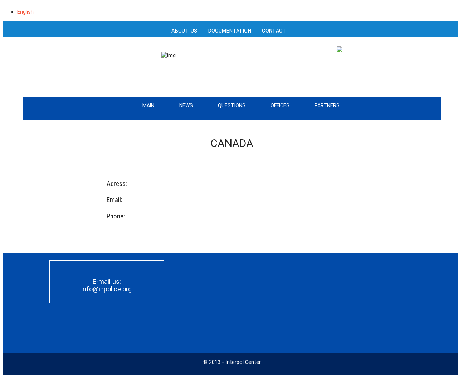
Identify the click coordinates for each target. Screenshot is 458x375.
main (148, 105)
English (25, 12)
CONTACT (274, 31)
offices (280, 105)
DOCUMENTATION (230, 31)
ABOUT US (184, 31)
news (186, 105)
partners (327, 105)
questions (231, 105)
